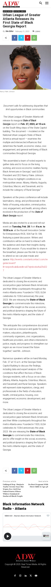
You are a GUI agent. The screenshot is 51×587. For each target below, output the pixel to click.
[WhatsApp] (34, 38)
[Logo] (25, 557)
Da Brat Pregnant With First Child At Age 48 (38, 485)
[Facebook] (14, 38)
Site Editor (9, 31)
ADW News (7, 11)
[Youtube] (36, 576)
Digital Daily (19, 11)
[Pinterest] (27, 38)
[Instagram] (20, 576)
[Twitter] (21, 38)
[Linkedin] (25, 576)
